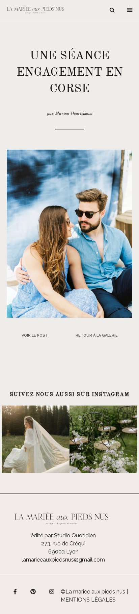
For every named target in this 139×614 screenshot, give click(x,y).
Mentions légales (88, 600)
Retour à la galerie (97, 335)
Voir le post (35, 335)
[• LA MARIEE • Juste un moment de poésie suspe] (36, 439)
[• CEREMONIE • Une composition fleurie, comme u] (103, 439)
